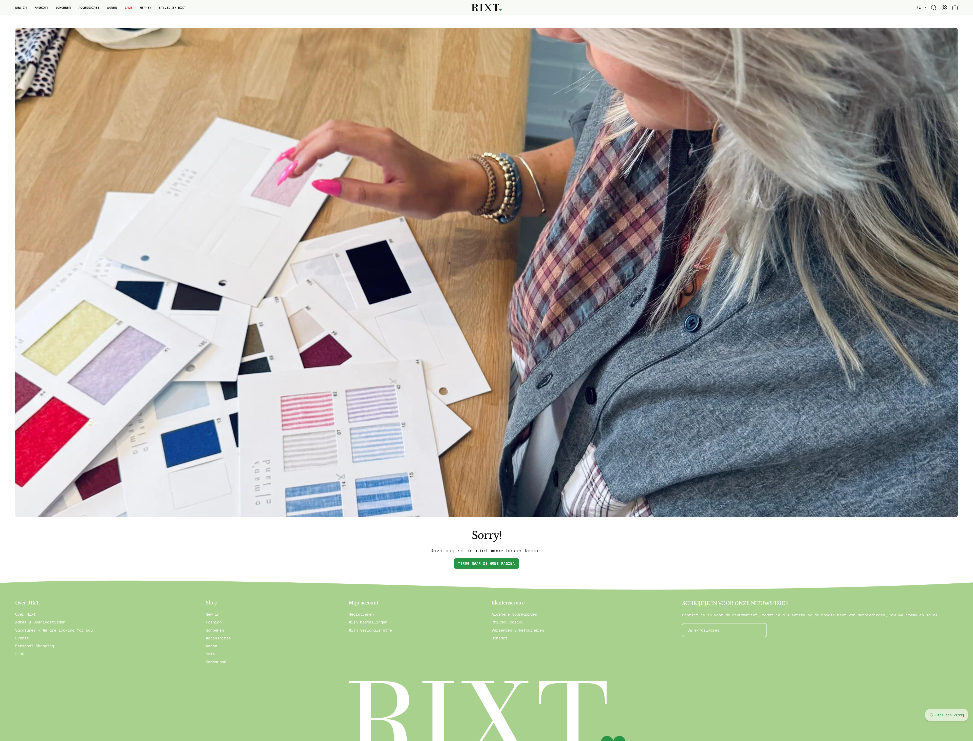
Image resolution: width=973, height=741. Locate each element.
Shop (211, 603)
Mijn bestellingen (368, 622)
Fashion (214, 622)
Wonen (211, 646)
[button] (21, 7)
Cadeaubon (216, 661)
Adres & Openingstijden (40, 622)
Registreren (361, 614)
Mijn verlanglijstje (370, 630)
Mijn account (363, 603)
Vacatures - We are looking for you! (55, 630)
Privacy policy (507, 622)
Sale (210, 654)
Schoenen (215, 630)
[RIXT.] (486, 7)
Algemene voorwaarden (514, 614)
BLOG (19, 654)
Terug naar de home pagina (486, 563)
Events (22, 638)
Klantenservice (508, 603)
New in (212, 614)
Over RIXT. (27, 603)
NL (918, 7)
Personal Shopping (34, 646)
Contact (500, 638)
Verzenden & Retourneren (518, 630)
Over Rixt (25, 614)
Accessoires (218, 638)
